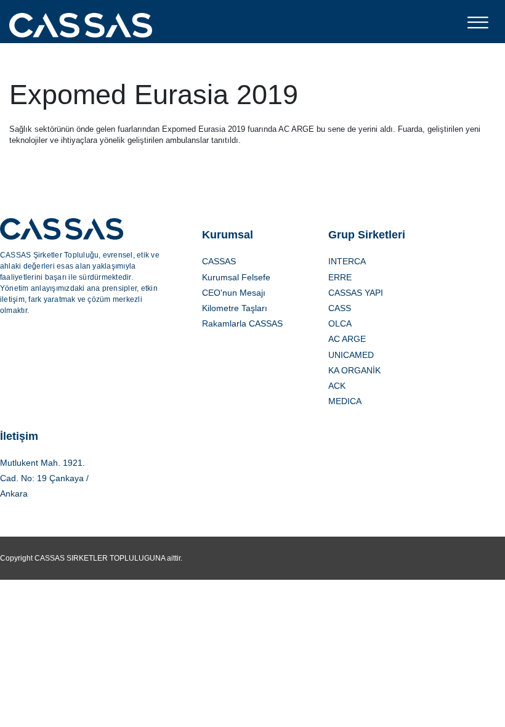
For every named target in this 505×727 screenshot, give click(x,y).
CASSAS (222, 261)
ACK (336, 386)
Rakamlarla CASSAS (242, 323)
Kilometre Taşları (234, 308)
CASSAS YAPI (355, 293)
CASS (339, 308)
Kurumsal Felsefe (236, 277)
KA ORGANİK (354, 370)
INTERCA (347, 261)
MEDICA (345, 401)
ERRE (340, 277)
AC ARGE (347, 339)
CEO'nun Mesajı (233, 293)
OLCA (340, 323)
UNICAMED (351, 355)
